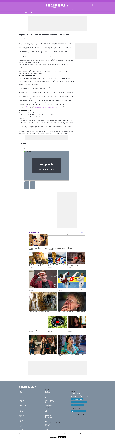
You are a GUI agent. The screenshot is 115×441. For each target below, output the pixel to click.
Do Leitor (21, 402)
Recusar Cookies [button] (53, 437)
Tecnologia (21, 429)
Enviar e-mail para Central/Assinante (79, 402)
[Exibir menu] (95, 5)
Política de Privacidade (49, 393)
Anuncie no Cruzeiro (49, 400)
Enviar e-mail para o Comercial (78, 404)
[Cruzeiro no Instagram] (75, 411)
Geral (36, 9)
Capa (26, 9)
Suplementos (66, 9)
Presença (21, 425)
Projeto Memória (48, 392)
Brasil (20, 395)
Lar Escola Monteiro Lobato (50, 426)
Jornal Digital (81, 9)
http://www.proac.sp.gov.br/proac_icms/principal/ (45, 107)
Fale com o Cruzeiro (49, 397)
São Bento (21, 426)
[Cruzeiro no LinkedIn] (84, 411)
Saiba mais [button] (93, 433)
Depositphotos (48, 415)
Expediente (47, 391)
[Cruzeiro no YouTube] (78, 411)
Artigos (20, 393)
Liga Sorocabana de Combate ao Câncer (52, 428)
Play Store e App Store (76, 417)
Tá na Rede (21, 427)
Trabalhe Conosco (48, 405)
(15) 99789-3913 (79, 393)
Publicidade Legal (48, 402)
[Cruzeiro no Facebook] (72, 411)
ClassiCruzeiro (48, 409)
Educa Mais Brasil (22, 405)
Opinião (40, 9)
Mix (20, 416)
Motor (20, 417)
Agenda (20, 392)
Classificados (74, 9)
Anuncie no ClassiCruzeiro (50, 401)
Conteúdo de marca (59, 9)
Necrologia (21, 422)
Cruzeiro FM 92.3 (48, 411)
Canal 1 (20, 396)
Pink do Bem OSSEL (48, 417)
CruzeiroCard (47, 410)
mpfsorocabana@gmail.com (25, 106)
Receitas (21, 420)
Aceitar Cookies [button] (62, 437)
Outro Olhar (21, 424)
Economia (21, 407)
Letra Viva (21, 414)
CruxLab (46, 412)
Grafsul (46, 414)
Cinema (20, 398)
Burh (46, 416)
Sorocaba (30, 9)
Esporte (51, 9)
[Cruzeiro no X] (81, 411)
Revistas (21, 421)
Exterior (20, 410)
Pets (20, 419)
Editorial (20, 409)
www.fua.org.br (48, 424)
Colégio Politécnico (48, 425)
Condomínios (21, 400)
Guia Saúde (21, 411)
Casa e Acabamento (23, 397)
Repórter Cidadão (48, 404)
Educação (21, 404)
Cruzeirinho (21, 401)
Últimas (88, 9)
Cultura (46, 9)
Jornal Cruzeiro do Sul (57, 5)
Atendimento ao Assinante (50, 398)
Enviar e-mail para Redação (77, 399)
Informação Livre (22, 412)
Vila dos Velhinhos (48, 429)
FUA (46, 421)
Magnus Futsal (21, 415)
